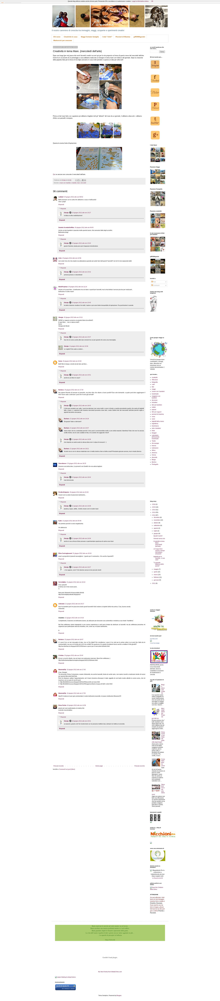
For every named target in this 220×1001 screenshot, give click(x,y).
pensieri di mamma (158, 414)
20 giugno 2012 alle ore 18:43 (81, 405)
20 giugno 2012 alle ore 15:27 (81, 212)
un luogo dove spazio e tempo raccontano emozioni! (159, 551)
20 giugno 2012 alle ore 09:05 (84, 227)
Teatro (154, 441)
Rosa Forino (62, 705)
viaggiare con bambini (156, 397)
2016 (154, 504)
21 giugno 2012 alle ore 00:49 (71, 521)
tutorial (154, 409)
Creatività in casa (70, 37)
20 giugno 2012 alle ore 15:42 (81, 272)
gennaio (156, 580)
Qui (54, 174)
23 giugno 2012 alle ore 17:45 (76, 669)
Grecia (154, 455)
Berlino (154, 462)
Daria (60, 361)
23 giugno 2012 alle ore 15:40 (73, 655)
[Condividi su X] (81, 180)
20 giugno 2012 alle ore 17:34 (74, 390)
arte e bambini (156, 428)
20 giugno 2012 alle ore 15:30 (72, 361)
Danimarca (155, 426)
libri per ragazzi (156, 412)
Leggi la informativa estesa (140, 1)
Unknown (61, 604)
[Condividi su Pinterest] (85, 180)
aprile (156, 572)
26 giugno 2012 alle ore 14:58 (76, 705)
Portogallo (155, 464)
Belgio (154, 459)
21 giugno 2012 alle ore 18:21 (79, 448)
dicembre (157, 517)
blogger (154, 433)
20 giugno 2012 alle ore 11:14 (77, 287)
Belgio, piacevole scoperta (163, 689)
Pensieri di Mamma (123, 37)
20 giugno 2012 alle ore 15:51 (81, 375)
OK (152, 1)
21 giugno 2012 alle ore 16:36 (81, 538)
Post (154, 282)
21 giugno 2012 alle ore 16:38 (81, 506)
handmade (155, 394)
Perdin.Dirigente (63, 492)
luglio (156, 531)
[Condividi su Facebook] (83, 180)
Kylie (60, 521)
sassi (153, 419)
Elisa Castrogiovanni (65, 553)
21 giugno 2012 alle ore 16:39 (81, 439)
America (154, 452)
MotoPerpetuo (63, 287)
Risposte (63, 208)
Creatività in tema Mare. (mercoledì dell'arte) (159, 544)
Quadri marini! (158, 536)
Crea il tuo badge (155, 643)
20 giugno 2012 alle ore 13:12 (73, 317)
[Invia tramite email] (76, 180)
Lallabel (60, 197)
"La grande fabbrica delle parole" (159, 564)
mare (78, 183)
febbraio (156, 577)
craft (153, 384)
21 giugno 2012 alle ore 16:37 (79, 428)
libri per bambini (157, 405)
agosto (156, 528)
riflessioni (155, 380)
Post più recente (59, 766)
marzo (156, 574)
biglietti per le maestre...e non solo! (159, 558)
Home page (99, 766)
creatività (73, 183)
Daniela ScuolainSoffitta (66, 227)
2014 (154, 510)
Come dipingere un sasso (163, 762)
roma (153, 416)
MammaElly (62, 669)
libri (153, 387)
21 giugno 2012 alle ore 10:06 (78, 346)
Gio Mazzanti (153, 638)
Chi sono (56, 37)
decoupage (155, 443)
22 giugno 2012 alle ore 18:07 (74, 639)
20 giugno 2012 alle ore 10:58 (71, 258)
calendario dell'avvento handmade (155, 437)
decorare (154, 400)
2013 (154, 512)
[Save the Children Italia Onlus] (157, 889)
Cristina (61, 655)
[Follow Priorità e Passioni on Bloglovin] (153, 311)
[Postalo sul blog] (78, 180)
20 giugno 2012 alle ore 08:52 (73, 197)
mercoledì (83, 183)
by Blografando (156, 878)
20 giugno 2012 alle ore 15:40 (81, 243)
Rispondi (61, 204)
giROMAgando (139, 37)
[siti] (65, 990)
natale (154, 407)
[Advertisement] (160, 596)
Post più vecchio (140, 766)
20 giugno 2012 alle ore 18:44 (81, 477)
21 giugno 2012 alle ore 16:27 (81, 567)
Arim (60, 258)
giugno (156, 533)
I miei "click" (107, 37)
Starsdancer (62, 463)
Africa (153, 450)
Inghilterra (155, 423)
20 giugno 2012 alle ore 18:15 (76, 463)
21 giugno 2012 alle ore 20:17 (74, 604)
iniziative (154, 402)
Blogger (119, 995)
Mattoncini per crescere (62, 40)
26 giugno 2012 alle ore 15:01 (81, 721)
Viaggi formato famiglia (90, 37)
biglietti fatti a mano (158, 421)
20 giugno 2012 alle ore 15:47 (81, 337)
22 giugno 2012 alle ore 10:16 (74, 618)
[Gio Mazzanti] (151, 641)
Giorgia (66, 212)
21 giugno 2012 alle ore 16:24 (82, 553)
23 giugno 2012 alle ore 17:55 (76, 693)
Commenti (156, 285)
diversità (154, 457)
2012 (154, 515)
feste (153, 430)
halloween (155, 448)
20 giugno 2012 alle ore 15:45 (81, 302)
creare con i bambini (65, 183)
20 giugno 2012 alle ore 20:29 (79, 492)
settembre (157, 525)
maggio (156, 569)
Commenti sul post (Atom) (67, 769)
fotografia (155, 382)
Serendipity (62, 582)
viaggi (154, 389)
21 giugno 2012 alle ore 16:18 (79, 418)
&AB (161, 878)
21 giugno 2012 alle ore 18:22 (76, 582)
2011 (154, 583)
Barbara (61, 390)
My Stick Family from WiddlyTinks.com (110, 972)
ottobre (156, 523)
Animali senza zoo (159, 538)
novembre (157, 520)
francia (154, 445)
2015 (154, 507)
